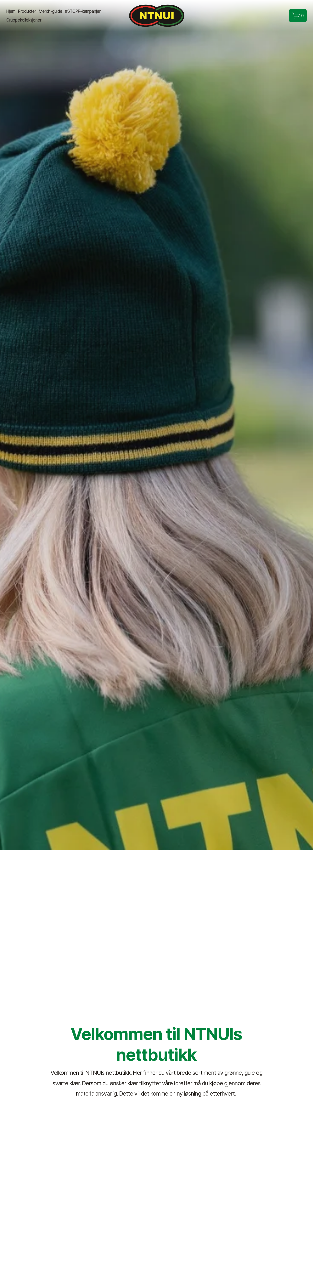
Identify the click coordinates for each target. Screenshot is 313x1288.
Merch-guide (50, 11)
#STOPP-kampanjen (83, 11)
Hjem (10, 11)
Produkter (27, 11)
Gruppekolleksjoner (23, 20)
